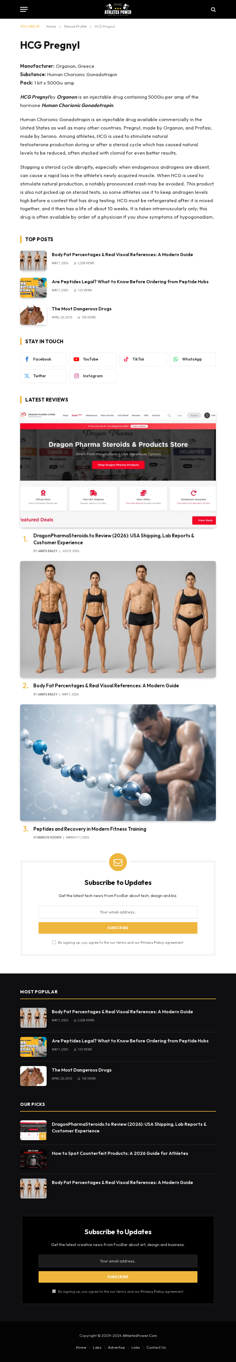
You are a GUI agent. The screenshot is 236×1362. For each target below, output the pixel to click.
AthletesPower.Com (140, 1335)
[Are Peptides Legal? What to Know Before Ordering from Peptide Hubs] (33, 288)
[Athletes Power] (118, 9)
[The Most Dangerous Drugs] (33, 315)
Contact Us (156, 1347)
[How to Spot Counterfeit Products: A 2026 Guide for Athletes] (33, 1159)
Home (81, 1347)
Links (136, 1347)
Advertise (116, 1347)
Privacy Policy (152, 942)
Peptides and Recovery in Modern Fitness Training (89, 829)
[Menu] (24, 9)
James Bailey (47, 551)
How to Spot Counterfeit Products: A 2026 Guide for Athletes (120, 1153)
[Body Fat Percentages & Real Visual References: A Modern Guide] (33, 261)
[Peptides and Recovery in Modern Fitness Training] (118, 762)
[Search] (213, 9)
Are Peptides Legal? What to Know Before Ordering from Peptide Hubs (130, 281)
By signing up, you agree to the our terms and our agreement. (120, 942)
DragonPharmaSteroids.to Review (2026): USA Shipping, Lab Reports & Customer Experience (113, 538)
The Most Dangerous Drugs (82, 309)
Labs (97, 1347)
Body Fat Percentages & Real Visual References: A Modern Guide (122, 254)
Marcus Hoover (49, 837)
